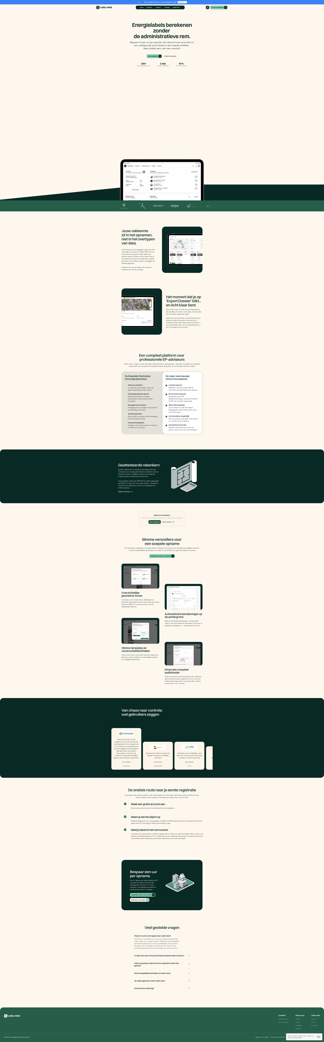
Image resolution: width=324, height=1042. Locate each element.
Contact (313, 1022)
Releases (298, 1019)
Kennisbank (314, 1025)
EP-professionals (283, 1019)
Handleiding (298, 1025)
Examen (297, 1022)
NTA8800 (298, 1029)
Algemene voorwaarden (262, 1037)
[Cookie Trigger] (114, 7)
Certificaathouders (283, 1022)
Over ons (313, 1019)
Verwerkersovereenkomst (277, 1037)
